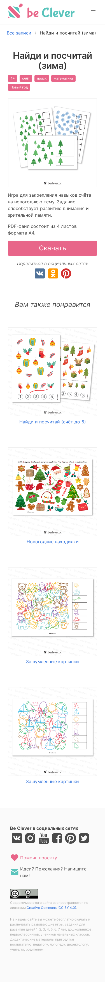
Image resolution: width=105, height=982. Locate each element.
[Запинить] (66, 274)
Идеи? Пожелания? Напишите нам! (53, 872)
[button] (93, 12)
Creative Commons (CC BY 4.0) (51, 907)
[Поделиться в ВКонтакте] (39, 274)
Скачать (52, 248)
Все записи (19, 33)
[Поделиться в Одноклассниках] (53, 274)
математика (63, 78)
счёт (26, 78)
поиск (41, 78)
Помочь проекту (38, 857)
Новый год (19, 87)
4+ (12, 78)
